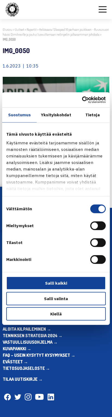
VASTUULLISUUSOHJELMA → (30, 342)
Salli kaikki (56, 283)
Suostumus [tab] (19, 114)
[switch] (98, 225)
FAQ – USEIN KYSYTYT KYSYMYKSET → (39, 355)
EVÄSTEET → (15, 361)
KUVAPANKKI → (17, 348)
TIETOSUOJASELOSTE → (26, 368)
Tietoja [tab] (92, 114)
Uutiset (19, 30)
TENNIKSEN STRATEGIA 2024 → (33, 335)
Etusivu (8, 30)
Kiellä (56, 313)
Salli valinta (56, 298)
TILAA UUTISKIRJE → (23, 379)
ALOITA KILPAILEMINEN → (27, 329)
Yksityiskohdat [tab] (56, 114)
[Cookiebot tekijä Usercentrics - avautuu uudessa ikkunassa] (82, 99)
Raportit (32, 30)
